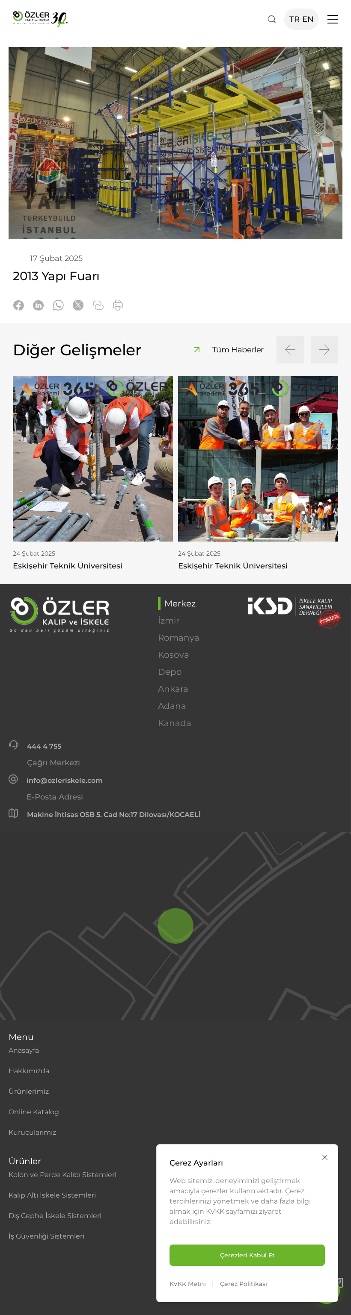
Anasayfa (24, 1050)
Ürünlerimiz (29, 1091)
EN (308, 19)
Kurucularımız (32, 1132)
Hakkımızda (29, 1071)
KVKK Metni (188, 1284)
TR (294, 19)
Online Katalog (34, 1112)
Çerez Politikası (243, 1284)
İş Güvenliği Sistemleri (46, 1236)
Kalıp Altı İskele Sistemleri (52, 1195)
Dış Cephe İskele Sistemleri (55, 1216)
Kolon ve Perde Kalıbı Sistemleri (62, 1175)
